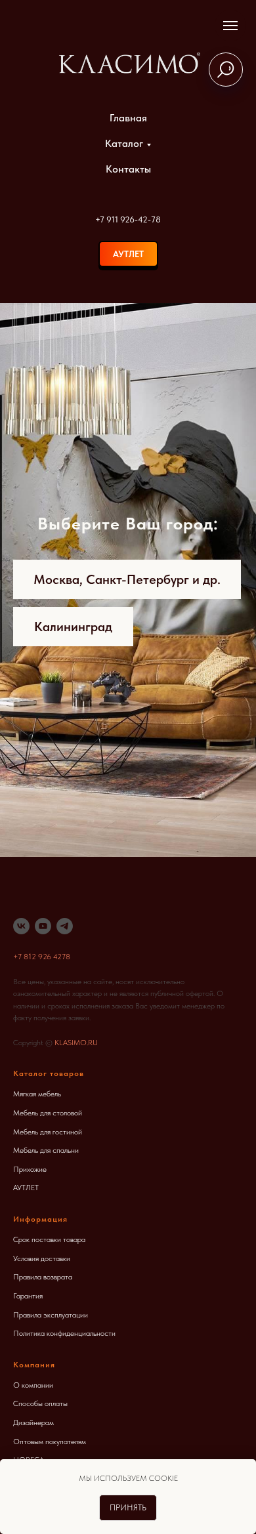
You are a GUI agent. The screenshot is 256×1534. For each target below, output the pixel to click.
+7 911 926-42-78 (128, 219)
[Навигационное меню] (230, 25)
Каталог (124, 143)
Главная (128, 118)
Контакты (128, 169)
